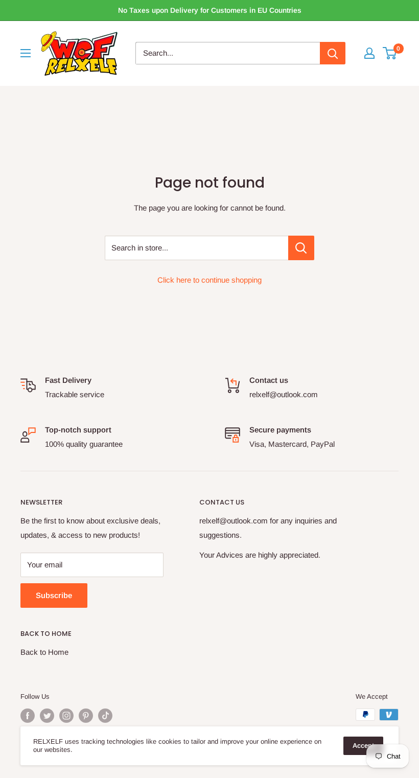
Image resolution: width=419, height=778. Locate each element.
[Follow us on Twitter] (47, 715)
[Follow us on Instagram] (66, 715)
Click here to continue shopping (209, 280)
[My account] (369, 53)
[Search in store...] (301, 248)
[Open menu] (25, 53)
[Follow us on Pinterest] (86, 715)
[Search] (332, 53)
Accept (363, 745)
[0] (390, 53)
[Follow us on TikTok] (105, 715)
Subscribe (54, 595)
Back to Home (44, 652)
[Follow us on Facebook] (27, 715)
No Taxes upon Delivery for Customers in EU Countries (209, 10)
